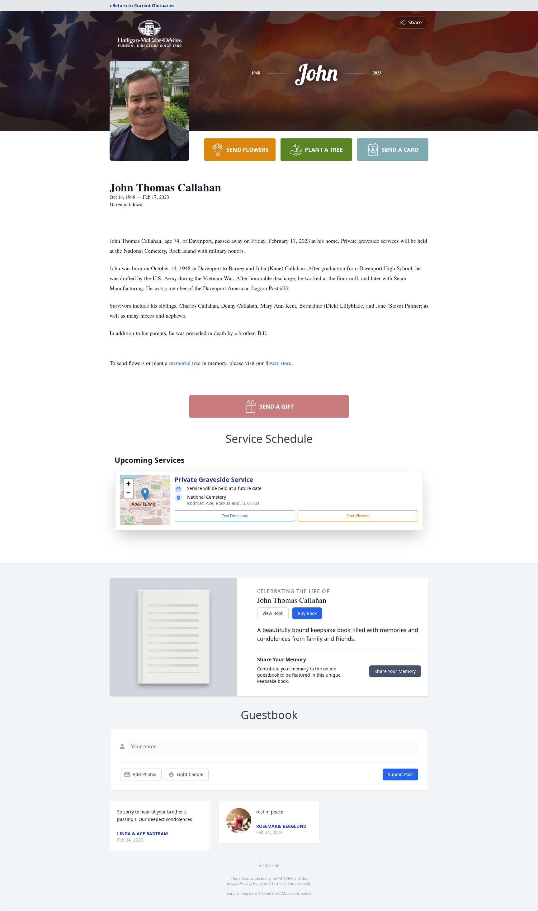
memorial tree (185, 363)
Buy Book (307, 613)
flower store (278, 363)
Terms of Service (285, 883)
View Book (272, 613)
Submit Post (400, 774)
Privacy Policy (251, 883)
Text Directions (235, 515)
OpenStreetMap (276, 893)
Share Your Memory (395, 671)
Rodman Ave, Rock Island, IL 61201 (223, 503)
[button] (145, 493)
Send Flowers (358, 515)
